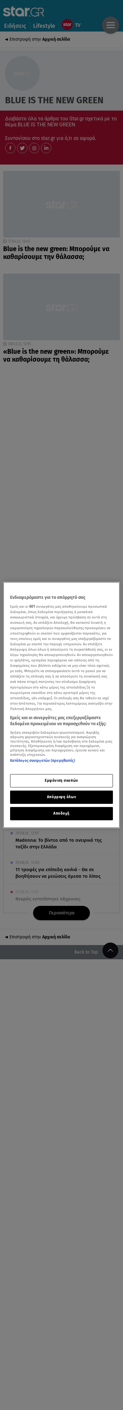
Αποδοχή (61, 813)
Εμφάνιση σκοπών (61, 780)
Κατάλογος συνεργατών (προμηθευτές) (42, 760)
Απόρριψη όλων (61, 797)
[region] (61, 705)
